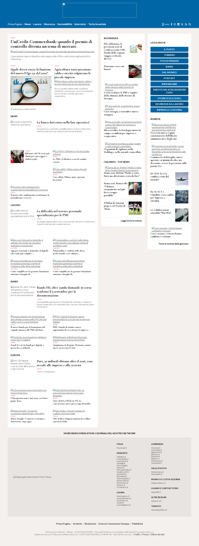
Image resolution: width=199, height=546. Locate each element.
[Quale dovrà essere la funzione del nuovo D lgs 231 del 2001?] (31, 106)
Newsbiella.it (122, 476)
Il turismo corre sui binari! (114, 68)
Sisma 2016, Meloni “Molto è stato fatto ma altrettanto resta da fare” (122, 174)
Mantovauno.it (157, 461)
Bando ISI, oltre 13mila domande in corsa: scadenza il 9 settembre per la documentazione (64, 291)
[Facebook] (171, 24)
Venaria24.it (121, 474)
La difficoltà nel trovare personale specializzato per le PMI (59, 213)
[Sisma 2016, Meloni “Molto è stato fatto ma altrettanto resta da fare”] (123, 170)
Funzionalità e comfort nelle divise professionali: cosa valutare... (69, 252)
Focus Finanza (169, 60)
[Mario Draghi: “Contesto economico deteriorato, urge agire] (29, 413)
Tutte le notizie (97, 24)
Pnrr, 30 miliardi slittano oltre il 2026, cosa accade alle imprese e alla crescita (65, 363)
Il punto (169, 49)
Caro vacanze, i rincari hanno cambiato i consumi (166, 235)
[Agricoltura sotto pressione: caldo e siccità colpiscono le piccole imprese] (74, 84)
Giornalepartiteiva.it (159, 510)
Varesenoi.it (155, 448)
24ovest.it (120, 468)
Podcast (169, 78)
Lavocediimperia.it (124, 498)
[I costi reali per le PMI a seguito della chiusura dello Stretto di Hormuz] (123, 89)
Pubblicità (137, 523)
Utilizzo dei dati (157, 534)
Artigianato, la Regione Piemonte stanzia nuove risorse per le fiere (72, 346)
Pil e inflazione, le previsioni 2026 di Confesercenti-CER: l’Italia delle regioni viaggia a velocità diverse (114, 51)
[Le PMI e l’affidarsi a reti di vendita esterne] (71, 154)
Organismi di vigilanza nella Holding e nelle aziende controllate (122, 151)
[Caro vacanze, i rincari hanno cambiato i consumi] (170, 230)
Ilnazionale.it (122, 448)
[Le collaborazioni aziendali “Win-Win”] (181, 220)
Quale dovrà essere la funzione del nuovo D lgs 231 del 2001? (31, 71)
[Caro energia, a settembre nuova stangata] (123, 108)
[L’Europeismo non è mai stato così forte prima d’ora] (29, 392)
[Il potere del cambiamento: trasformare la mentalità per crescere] (29, 189)
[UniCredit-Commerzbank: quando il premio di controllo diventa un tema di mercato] (52, 51)
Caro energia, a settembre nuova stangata (121, 113)
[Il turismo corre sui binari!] (135, 77)
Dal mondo (169, 72)
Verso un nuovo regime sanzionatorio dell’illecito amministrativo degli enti (163, 135)
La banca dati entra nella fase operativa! (63, 122)
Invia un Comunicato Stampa (114, 523)
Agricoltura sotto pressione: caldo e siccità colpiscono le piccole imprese (72, 73)
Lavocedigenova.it (124, 505)
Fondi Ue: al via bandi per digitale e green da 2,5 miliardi (27, 346)
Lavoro (37, 24)
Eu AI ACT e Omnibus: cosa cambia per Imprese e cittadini (162, 196)
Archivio (77, 523)
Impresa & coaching (169, 109)
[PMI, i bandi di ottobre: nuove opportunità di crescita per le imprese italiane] (71, 321)
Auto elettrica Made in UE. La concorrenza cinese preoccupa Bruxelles (72, 402)
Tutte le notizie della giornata (173, 244)
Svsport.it (120, 503)
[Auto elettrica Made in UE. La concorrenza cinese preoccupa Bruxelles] (71, 395)
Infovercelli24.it (123, 481)
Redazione (90, 523)
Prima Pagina (15, 24)
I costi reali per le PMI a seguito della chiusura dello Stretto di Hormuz (120, 95)
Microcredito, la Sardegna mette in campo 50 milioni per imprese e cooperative (122, 133)
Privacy (145, 534)
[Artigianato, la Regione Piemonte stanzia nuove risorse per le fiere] (71, 339)
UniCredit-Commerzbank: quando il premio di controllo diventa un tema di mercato (51, 44)
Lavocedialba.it (122, 459)
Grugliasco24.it (123, 472)
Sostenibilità (65, 24)
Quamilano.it (156, 463)
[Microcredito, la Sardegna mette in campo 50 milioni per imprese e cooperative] (123, 127)
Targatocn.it (121, 457)
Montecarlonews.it (158, 483)
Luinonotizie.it (156, 450)
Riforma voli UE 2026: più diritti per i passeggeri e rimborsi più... (37, 156)
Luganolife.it (156, 492)
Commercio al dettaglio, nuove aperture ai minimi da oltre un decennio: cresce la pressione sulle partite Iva (168, 162)
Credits (136, 534)
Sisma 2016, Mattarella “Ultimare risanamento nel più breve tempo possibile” (115, 189)
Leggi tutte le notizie (131, 220)
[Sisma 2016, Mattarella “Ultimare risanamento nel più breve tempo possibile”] (135, 194)
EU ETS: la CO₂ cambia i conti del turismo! (159, 176)
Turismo (169, 55)
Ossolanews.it (122, 487)
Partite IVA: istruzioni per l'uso (169, 91)
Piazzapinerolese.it (124, 470)
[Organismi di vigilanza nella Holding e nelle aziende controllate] (123, 146)
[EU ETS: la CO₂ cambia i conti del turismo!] (181, 184)
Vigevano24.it (156, 452)
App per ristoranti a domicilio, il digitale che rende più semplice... (29, 252)
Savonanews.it (122, 500)
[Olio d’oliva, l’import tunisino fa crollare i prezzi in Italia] (71, 413)
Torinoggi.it (121, 463)
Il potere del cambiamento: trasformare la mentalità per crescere (30, 196)
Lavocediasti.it (122, 461)
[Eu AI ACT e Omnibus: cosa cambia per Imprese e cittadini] (181, 202)
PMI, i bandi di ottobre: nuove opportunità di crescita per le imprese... (71, 328)
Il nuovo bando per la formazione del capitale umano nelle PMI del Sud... (28, 328)
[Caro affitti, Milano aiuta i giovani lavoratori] (71, 171)
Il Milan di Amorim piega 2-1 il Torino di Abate (114, 205)
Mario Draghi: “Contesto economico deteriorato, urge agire (28, 420)
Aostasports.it (156, 474)
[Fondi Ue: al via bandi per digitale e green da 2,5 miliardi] (29, 339)
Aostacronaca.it (157, 472)
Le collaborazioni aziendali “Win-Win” (160, 211)
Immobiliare (169, 84)
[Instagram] (175, 24)
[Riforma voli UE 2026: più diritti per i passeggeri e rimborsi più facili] (17, 162)
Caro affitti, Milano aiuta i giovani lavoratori (68, 178)
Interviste (80, 24)
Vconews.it (121, 485)
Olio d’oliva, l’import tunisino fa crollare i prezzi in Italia (72, 420)
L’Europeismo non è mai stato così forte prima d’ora (29, 399)
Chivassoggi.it (122, 465)
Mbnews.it (155, 458)
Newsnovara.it (122, 483)
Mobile (167, 24)
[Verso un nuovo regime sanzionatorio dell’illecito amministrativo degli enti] (170, 129)
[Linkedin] (178, 24)
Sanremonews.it (123, 496)
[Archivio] (190, 24)
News (28, 24)
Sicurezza (49, 24)
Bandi (169, 66)
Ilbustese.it (155, 454)
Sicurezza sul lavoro (169, 104)
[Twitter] (182, 24)
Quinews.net (156, 501)
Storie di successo (169, 98)
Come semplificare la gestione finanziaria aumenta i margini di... (30, 273)
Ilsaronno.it (155, 456)
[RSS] (186, 24)
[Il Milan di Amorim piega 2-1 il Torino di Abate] (135, 213)
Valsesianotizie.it (123, 478)
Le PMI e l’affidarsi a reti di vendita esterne (69, 160)
